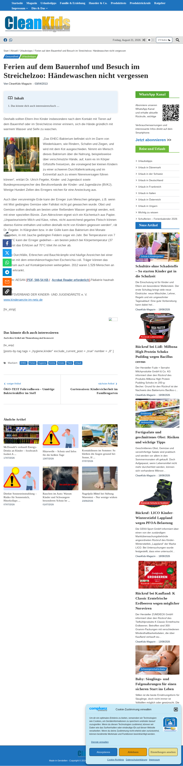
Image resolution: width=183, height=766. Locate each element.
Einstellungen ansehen (163, 752)
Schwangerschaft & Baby (153, 669)
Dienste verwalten (100, 742)
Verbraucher (147, 422)
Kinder (61, 363)
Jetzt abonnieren (150, 140)
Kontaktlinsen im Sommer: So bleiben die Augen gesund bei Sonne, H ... (98, 454)
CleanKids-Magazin (20, 83)
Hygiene (42, 363)
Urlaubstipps (48, 3)
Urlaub (78, 363)
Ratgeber (159, 3)
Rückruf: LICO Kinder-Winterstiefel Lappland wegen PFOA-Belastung (154, 518)
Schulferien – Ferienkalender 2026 (157, 218)
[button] (176, 709)
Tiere (69, 363)
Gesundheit (11, 56)
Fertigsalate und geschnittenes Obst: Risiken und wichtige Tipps (157, 437)
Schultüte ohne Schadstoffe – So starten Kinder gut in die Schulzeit (156, 271)
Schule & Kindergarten (152, 256)
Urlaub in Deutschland (150, 180)
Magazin (31, 3)
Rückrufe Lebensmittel (152, 337)
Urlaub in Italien (147, 193)
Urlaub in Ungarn (147, 206)
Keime (52, 363)
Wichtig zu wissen (148, 212)
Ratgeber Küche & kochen (153, 418)
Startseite (17, 3)
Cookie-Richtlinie (115, 760)
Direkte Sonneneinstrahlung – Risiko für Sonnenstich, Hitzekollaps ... (20, 497)
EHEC (24, 363)
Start (6, 50)
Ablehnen (133, 752)
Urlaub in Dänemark (149, 167)
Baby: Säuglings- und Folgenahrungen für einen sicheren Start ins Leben (155, 684)
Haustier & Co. (98, 3)
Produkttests (118, 3)
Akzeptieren (103, 752)
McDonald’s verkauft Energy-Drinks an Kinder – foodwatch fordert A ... (21, 450)
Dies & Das (38, 8)
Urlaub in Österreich (149, 199)
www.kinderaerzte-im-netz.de (23, 299)
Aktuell (14, 50)
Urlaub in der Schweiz (150, 173)
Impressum (154, 760)
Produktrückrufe (140, 3)
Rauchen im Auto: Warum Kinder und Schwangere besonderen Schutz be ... (57, 497)
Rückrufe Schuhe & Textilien (154, 503)
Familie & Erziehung (72, 3)
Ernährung (146, 413)
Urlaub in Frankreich (149, 186)
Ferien (32, 363)
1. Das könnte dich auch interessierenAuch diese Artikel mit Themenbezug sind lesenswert (33, 105)
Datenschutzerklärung (136, 760)
